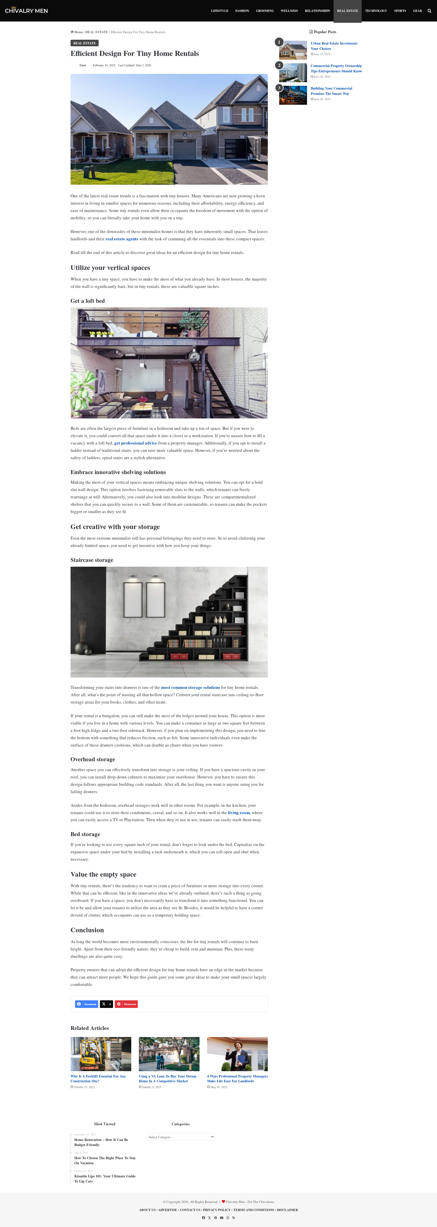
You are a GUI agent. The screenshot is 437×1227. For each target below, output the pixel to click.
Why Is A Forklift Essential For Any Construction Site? (98, 1078)
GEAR (417, 11)
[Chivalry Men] (26, 10)
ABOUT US (147, 1209)
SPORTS (400, 11)
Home (78, 31)
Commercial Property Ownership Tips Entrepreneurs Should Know (336, 68)
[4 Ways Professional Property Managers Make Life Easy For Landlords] (237, 1054)
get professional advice (135, 443)
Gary (83, 65)
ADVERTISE (167, 1209)
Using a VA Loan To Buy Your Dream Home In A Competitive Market (167, 1078)
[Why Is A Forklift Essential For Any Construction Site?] (101, 1054)
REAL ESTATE (347, 11)
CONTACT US (190, 1209)
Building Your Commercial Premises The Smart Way (331, 91)
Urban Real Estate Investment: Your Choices (334, 45)
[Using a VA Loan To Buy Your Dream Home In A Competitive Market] (169, 1054)
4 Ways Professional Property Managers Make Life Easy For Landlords (237, 1078)
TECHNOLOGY (376, 11)
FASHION (242, 11)
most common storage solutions (190, 687)
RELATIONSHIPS (317, 11)
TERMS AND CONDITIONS (253, 1209)
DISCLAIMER (287, 1209)
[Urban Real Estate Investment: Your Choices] (293, 50)
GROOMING (265, 11)
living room (239, 812)
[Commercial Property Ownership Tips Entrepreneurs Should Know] (293, 72)
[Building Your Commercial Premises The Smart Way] (293, 95)
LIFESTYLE (219, 11)
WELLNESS (289, 11)
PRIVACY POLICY (217, 1209)
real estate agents (121, 239)
